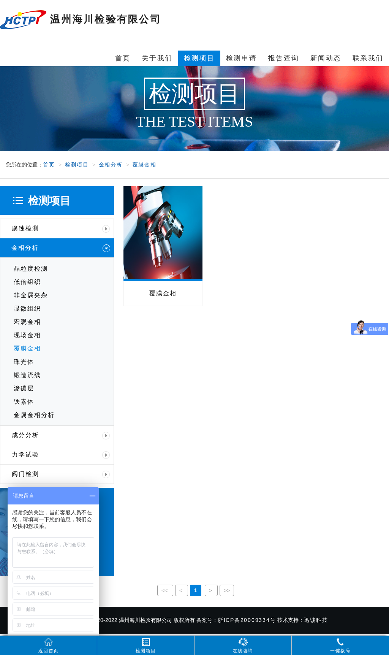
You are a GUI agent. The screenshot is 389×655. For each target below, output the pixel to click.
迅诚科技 (316, 620)
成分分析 (25, 435)
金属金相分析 (34, 415)
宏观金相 (27, 322)
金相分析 (111, 165)
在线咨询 (243, 650)
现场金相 (27, 335)
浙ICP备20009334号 (247, 620)
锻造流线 (27, 375)
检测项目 (77, 165)
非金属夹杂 (31, 295)
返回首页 (48, 650)
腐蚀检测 (25, 228)
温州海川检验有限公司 (103, 19)
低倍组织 (27, 282)
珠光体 (24, 361)
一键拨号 (340, 650)
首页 (49, 165)
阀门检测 (25, 474)
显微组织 (27, 308)
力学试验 (25, 454)
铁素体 (24, 401)
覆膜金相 (145, 165)
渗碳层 (24, 388)
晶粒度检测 (31, 268)
